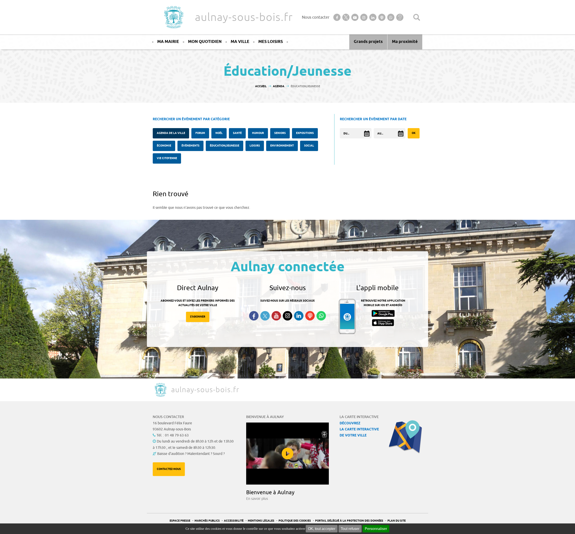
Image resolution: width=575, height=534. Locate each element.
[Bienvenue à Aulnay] (287, 454)
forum (200, 133)
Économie (164, 146)
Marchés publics (207, 521)
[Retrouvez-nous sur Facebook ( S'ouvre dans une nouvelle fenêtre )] (254, 315)
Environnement (282, 146)
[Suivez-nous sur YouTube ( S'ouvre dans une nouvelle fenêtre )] (276, 315)
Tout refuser (350, 529)
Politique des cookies (295, 521)
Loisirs (255, 146)
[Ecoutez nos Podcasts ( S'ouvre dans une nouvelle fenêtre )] (310, 315)
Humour (258, 133)
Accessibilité (233, 521)
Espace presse (180, 521)
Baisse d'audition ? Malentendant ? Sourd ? (191, 454)
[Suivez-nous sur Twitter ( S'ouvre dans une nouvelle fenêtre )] (265, 316)
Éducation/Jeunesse (224, 146)
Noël (219, 133)
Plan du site (396, 521)
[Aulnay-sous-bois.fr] (173, 17)
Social (309, 146)
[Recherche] (416, 17)
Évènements (190, 146)
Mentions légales (261, 521)
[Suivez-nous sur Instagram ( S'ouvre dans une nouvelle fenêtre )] (287, 315)
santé (237, 133)
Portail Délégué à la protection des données (349, 521)
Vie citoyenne (167, 158)
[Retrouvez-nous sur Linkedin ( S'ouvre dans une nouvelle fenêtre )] (298, 315)
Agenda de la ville (171, 133)
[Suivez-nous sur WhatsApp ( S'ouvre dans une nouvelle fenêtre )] (321, 315)
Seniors (280, 133)
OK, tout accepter (321, 529)
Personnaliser (376, 529)
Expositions (305, 133)
